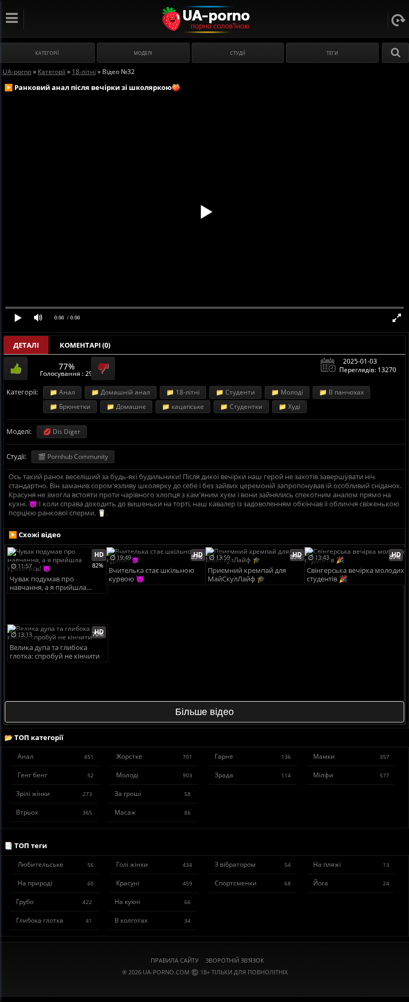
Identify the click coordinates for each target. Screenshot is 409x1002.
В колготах (152, 920)
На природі (56, 883)
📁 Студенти (235, 392)
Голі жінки (154, 864)
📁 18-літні (183, 392)
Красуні (154, 883)
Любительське (56, 864)
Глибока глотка (54, 920)
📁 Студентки (241, 406)
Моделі (143, 53)
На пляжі (351, 864)
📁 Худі (289, 406)
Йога (351, 883)
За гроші (152, 793)
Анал (56, 756)
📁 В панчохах (341, 392)
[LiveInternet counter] (204, 985)
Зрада (253, 774)
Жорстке (154, 756)
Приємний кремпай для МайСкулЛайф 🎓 (247, 575)
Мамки (351, 756)
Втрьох (54, 812)
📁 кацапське (183, 406)
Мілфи (351, 774)
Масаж (152, 812)
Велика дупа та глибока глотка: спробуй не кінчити (55, 652)
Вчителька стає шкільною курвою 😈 (151, 575)
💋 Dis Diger (61, 431)
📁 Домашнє (126, 406)
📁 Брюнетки (70, 406)
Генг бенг (56, 774)
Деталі (26, 345)
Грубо (54, 901)
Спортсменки (253, 883)
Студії (238, 53)
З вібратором (253, 864)
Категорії (47, 53)
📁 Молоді (287, 392)
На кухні (152, 901)
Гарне (253, 756)
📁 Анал (62, 392)
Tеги (332, 53)
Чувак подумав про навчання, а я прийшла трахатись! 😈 (48, 583)
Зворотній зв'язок (235, 960)
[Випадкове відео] (398, 20)
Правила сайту (175, 960)
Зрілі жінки (54, 793)
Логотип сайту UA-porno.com (205, 19)
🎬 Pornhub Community (73, 456)
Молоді (154, 774)
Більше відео (204, 712)
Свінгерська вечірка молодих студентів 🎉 (355, 575)
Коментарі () (85, 345)
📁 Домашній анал (120, 392)
